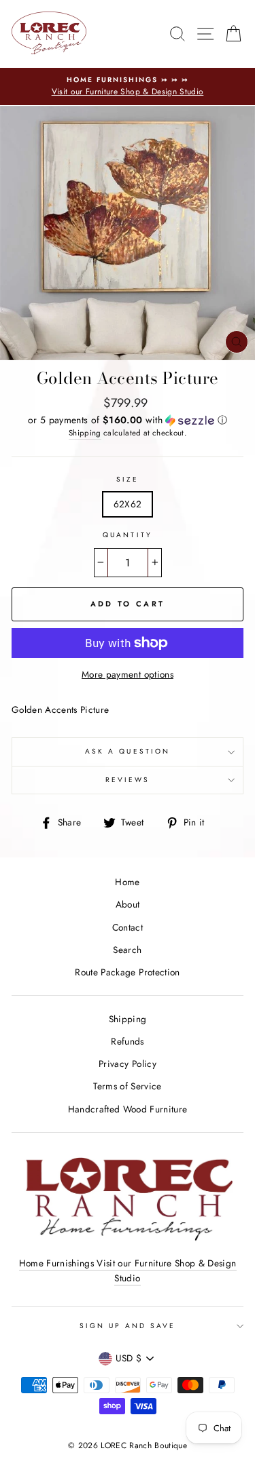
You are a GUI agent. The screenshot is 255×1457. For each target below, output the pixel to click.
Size (127, 479)
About (128, 904)
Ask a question (127, 751)
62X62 (128, 504)
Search (127, 949)
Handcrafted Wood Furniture (128, 1109)
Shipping (85, 432)
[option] (127, 87)
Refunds (127, 1041)
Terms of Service (127, 1086)
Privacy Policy (127, 1063)
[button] (127, 420)
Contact (127, 927)
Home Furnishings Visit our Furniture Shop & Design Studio (128, 1270)
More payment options (127, 674)
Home (127, 882)
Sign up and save (128, 1326)
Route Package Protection (127, 972)
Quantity (127, 535)
